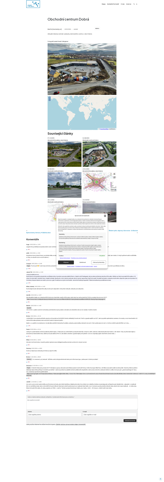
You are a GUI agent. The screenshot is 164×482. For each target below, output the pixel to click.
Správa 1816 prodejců (65, 258)
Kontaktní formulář (113, 4)
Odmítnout (82, 262)
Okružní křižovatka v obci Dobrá (58, 140)
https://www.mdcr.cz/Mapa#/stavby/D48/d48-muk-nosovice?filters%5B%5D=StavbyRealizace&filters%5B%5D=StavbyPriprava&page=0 (66, 299)
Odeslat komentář (130, 420)
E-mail (85, 411)
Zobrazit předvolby (98, 262)
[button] (105, 216)
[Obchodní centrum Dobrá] (99, 154)
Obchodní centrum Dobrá (90, 140)
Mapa (103, 4)
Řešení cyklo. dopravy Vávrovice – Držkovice (123, 230)
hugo (28, 266)
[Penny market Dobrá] (99, 212)
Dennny (29, 359)
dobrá (97, 28)
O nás (123, 4)
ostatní (76, 29)
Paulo (28, 368)
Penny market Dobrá (89, 202)
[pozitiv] (26, 249)
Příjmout (66, 262)
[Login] (137, 4)
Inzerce (128, 4)
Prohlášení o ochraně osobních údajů (84, 266)
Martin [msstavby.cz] (55, 29)
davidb (29, 308)
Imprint (95, 266)
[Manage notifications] (160, 479)
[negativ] (28, 249)
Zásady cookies (70, 266)
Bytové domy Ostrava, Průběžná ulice (38, 232)
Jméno (30, 411)
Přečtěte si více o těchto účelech (79, 258)
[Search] (134, 4)
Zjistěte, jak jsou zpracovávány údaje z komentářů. (71, 424)
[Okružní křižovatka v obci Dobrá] (64, 154)
